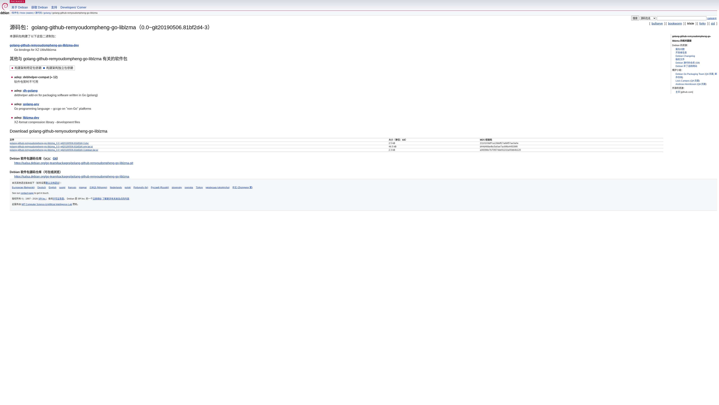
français (72, 187)
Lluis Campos (683, 81)
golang (47, 13)
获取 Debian (39, 7)
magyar (83, 187)
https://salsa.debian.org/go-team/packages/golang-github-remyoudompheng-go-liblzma (71, 176)
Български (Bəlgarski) (23, 187)
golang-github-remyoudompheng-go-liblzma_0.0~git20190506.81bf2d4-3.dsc (49, 143)
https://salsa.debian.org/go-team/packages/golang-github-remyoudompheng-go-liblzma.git (73, 163)
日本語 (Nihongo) (98, 187)
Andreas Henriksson (686, 84)
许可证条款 (58, 198)
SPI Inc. (42, 198)
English (52, 187)
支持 (54, 7)
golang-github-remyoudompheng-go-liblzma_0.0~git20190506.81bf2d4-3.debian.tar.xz (54, 150)
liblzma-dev (31, 117)
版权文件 (680, 59)
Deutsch (41, 187)
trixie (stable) (27, 13)
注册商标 (97, 198)
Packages (17, 1)
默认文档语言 (52, 183)
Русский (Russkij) (160, 187)
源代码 (38, 13)
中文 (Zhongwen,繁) (242, 187)
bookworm (675, 23)
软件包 (15, 13)
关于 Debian (19, 7)
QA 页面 (710, 74)
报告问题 (680, 49)
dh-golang (30, 90)
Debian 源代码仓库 (685, 63)
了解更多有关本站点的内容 (115, 198)
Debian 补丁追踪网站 (686, 66)
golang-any (31, 104)
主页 (678, 92)
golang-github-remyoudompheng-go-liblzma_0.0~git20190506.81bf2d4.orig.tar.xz (51, 146)
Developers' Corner (73, 7)
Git (697, 63)
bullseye (657, 23)
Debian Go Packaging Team (690, 74)
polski (128, 187)
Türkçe (199, 187)
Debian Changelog (685, 56)
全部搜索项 (712, 18)
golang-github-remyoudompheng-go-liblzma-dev (44, 45)
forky (702, 23)
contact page (27, 193)
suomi (62, 187)
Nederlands (116, 187)
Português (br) (141, 187)
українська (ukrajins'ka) (218, 187)
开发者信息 (681, 52)
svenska (189, 187)
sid (713, 23)
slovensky (177, 187)
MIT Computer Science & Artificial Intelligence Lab (47, 204)
